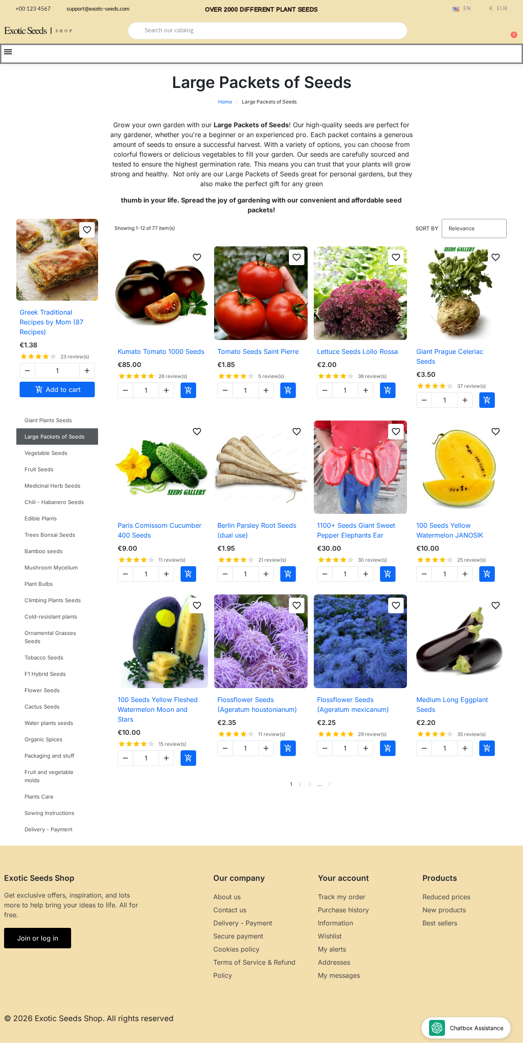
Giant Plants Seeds (48, 420)
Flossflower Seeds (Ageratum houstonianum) (257, 704)
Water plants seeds (49, 723)
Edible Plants (41, 518)
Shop (65, 31)
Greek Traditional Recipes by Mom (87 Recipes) (51, 322)
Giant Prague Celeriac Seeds (449, 356)
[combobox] (267, 31)
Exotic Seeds (25, 30)
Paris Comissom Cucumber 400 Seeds (159, 530)
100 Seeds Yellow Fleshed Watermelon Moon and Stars (158, 709)
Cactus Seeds (42, 706)
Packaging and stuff (49, 755)
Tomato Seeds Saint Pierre (258, 351)
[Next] (504, 784)
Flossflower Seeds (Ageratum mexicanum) (353, 704)
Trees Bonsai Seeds (50, 534)
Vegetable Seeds (46, 453)
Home (225, 102)
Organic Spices (44, 739)
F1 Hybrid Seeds (45, 674)
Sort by (427, 228)
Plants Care (39, 796)
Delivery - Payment (48, 829)
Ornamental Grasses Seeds (50, 637)
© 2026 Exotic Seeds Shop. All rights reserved (89, 1018)
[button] (510, 31)
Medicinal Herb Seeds (52, 485)
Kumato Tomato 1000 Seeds (161, 351)
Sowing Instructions (49, 813)
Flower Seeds (42, 690)
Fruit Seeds (39, 469)
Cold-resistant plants (51, 616)
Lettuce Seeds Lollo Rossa (357, 351)
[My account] (482, 31)
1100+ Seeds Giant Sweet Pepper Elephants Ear (356, 530)
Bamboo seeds (44, 551)
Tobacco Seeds (44, 657)
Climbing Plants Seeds (53, 600)
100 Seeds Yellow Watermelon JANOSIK (449, 530)
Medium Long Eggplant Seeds (452, 704)
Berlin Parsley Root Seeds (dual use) (256, 530)
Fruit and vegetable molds (49, 776)
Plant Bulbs (39, 584)
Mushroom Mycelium (51, 567)
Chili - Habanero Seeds (54, 502)
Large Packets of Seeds (55, 436)
